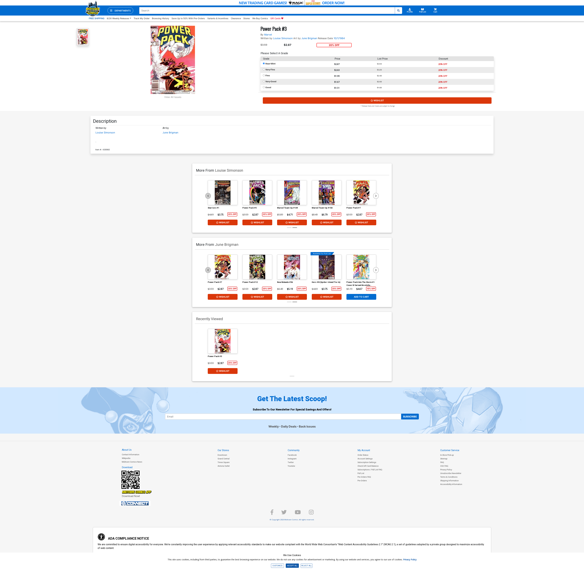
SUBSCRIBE (410, 416)
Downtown (222, 455)
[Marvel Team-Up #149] (292, 192)
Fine (267, 75)
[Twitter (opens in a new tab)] (284, 513)
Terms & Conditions (448, 477)
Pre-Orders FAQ (364, 477)
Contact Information (130, 454)
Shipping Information (449, 480)
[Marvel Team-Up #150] (327, 192)
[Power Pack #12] (257, 266)
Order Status (363, 455)
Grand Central (223, 459)
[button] (120, 10)
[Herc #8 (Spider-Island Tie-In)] (327, 266)
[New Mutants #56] (292, 266)
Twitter (291, 462)
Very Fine (270, 69)
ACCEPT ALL (292, 566)
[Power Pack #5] (257, 192)
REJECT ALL (306, 566)
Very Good (270, 81)
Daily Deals (289, 426)
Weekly (273, 426)
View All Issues (172, 97)
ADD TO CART (361, 296)
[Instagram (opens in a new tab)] (311, 513)
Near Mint (270, 63)
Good (268, 87)
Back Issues (307, 426)
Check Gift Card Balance (368, 466)
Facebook (292, 455)
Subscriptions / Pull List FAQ (370, 469)
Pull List (361, 473)
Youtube (291, 466)
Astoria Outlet (224, 466)
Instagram (292, 459)
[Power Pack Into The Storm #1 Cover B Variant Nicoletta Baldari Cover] (361, 266)
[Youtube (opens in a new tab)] (297, 513)
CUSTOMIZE (277, 566)
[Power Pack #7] (361, 192)
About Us (127, 449)
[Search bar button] (398, 10)
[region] (208, 196)
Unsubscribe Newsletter (450, 473)
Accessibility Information (451, 484)
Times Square (223, 462)
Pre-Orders (362, 480)
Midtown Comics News (132, 462)
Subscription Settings (367, 462)
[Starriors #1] (223, 192)
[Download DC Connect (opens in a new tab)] (141, 503)
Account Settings (365, 459)
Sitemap (443, 459)
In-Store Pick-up (447, 455)
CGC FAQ (444, 466)
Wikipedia (126, 458)
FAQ (442, 462)
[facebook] (272, 513)
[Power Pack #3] (223, 341)
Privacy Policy (446, 469)
